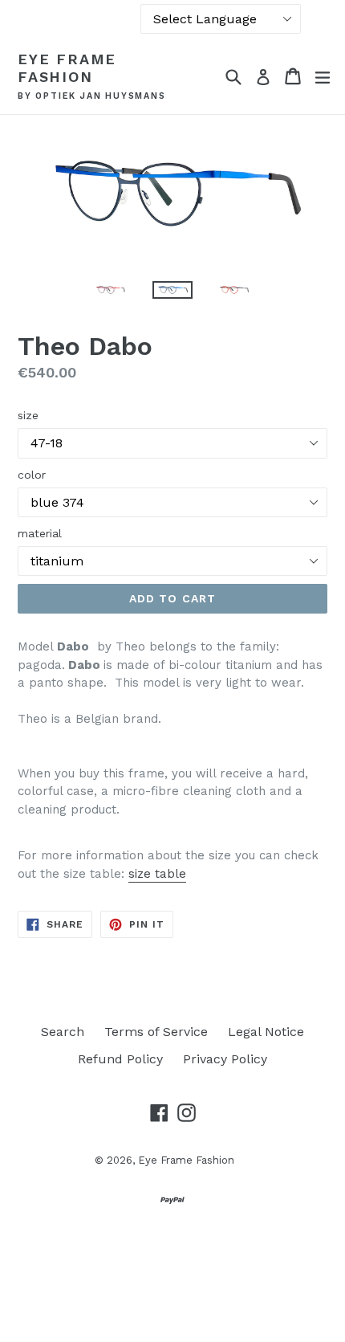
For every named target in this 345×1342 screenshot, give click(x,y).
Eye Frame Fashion (67, 68)
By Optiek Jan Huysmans (92, 96)
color (32, 474)
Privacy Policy (225, 1059)
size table (157, 874)
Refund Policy (120, 1059)
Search (62, 1031)
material (40, 533)
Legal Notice (266, 1031)
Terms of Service (156, 1031)
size (28, 415)
